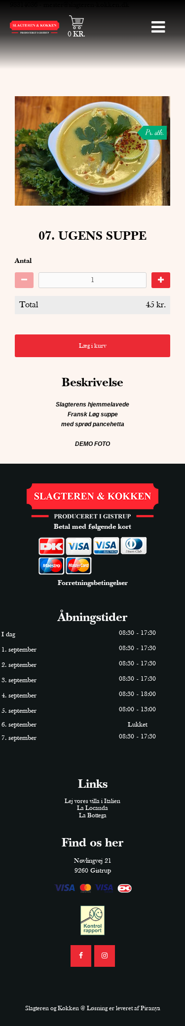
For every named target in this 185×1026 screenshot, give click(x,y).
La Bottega (93, 815)
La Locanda (92, 808)
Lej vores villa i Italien (92, 801)
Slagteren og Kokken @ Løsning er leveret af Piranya (92, 1008)
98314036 (23, 5)
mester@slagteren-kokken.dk (86, 5)
